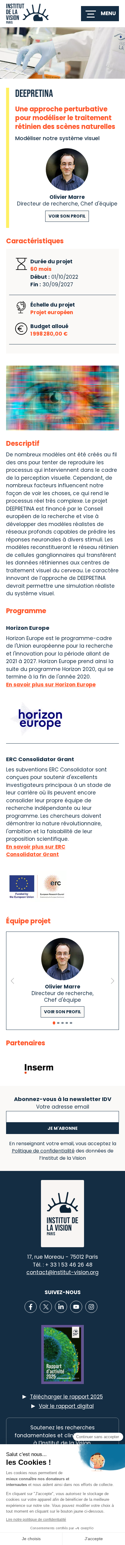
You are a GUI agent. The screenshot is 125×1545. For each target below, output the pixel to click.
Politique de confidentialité (43, 1150)
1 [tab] (54, 1022)
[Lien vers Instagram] (91, 1307)
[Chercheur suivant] (113, 981)
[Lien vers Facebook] (31, 1307)
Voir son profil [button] (67, 216)
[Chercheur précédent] (12, 981)
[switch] (100, 13)
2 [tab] (58, 1023)
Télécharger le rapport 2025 (66, 1396)
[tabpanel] (62, 981)
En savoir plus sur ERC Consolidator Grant (35, 850)
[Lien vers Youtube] (76, 1307)
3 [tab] (62, 1023)
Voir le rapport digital (66, 1406)
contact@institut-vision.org (62, 1272)
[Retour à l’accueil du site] (27, 14)
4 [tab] (67, 1023)
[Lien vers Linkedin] (61, 1307)
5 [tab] (71, 1023)
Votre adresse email (62, 1106)
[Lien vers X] (46, 1307)
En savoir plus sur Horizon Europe (51, 684)
